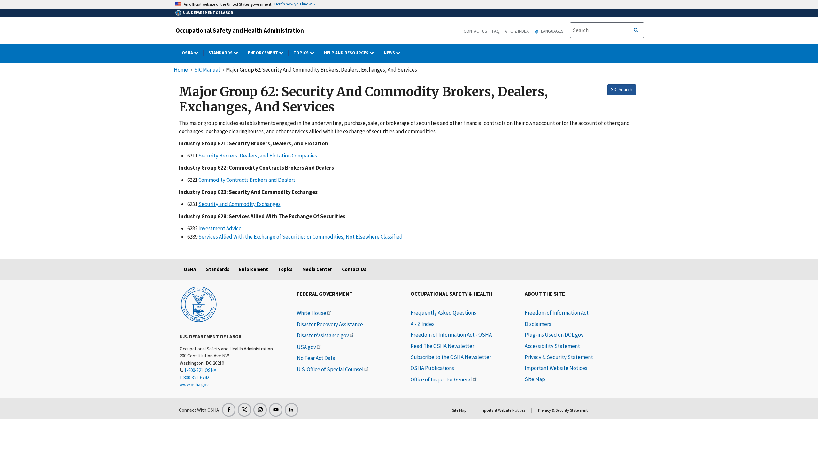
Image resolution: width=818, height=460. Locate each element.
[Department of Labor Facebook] (228, 410)
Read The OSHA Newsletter (442, 345)
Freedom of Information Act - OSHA (451, 334)
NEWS (390, 53)
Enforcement (263, 53)
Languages (552, 31)
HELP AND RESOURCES (346, 53)
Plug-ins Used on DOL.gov (554, 334)
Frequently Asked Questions (443, 312)
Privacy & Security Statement (559, 357)
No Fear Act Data (316, 358)
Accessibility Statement (552, 345)
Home (181, 69)
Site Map (535, 379)
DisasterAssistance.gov (323, 335)
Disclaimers (538, 323)
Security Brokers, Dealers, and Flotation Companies (257, 155)
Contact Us (475, 31)
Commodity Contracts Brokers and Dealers (247, 179)
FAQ (496, 31)
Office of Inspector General (441, 379)
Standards (221, 53)
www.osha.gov (194, 384)
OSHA (188, 53)
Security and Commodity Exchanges (239, 204)
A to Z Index (517, 31)
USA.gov (306, 346)
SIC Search (621, 90)
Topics (301, 53)
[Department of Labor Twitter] (244, 410)
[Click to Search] (636, 30)
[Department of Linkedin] (291, 410)
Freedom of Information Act (557, 312)
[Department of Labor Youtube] (275, 410)
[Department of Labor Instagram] (260, 410)
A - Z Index (423, 323)
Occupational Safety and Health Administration (240, 30)
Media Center (317, 269)
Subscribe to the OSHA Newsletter (451, 357)
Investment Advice (220, 228)
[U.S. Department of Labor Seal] (199, 304)
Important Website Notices (556, 368)
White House (311, 313)
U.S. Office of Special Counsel (330, 369)
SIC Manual (207, 69)
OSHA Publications (432, 368)
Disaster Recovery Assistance (330, 324)
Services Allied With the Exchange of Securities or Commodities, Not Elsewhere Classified (300, 236)
